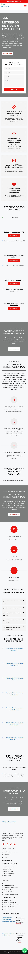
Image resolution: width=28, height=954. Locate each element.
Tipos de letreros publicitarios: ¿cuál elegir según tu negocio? (20, 937)
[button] (25, 6)
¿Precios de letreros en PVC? (12, 608)
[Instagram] (7, 844)
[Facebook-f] (3, 844)
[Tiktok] (11, 844)
